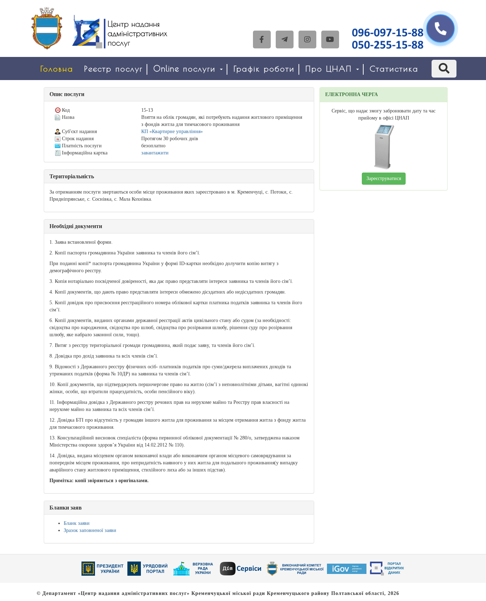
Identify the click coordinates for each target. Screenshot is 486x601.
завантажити (155, 152)
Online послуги (186, 68)
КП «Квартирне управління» (172, 131)
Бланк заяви (77, 523)
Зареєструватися (383, 178)
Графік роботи (264, 68)
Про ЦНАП (330, 68)
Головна (56, 68)
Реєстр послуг (113, 68)
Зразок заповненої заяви (90, 530)
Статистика (394, 68)
